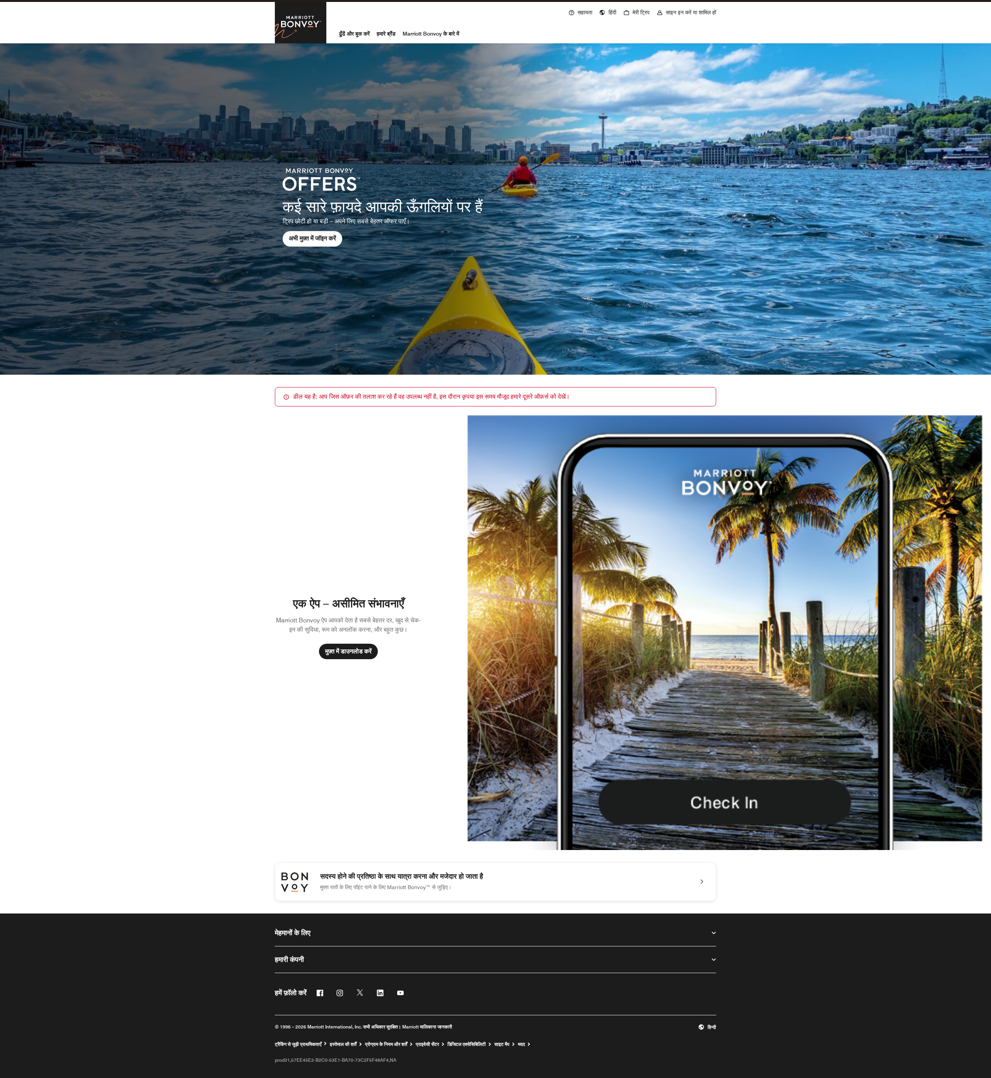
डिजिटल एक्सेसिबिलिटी (466, 1044)
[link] (495, 882)
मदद (521, 1044)
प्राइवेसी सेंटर (427, 1044)
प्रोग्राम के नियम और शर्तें (386, 1044)
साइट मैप (501, 1044)
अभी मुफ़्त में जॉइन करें (312, 238)
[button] (608, 11)
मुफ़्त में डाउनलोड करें (348, 651)
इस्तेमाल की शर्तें (343, 1044)
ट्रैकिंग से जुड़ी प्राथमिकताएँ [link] (298, 1044)
